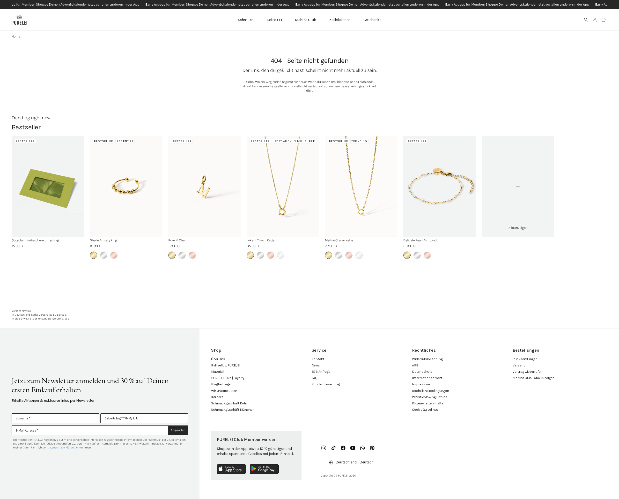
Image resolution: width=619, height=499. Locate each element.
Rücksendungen (525, 359)
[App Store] (231, 469)
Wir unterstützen (224, 391)
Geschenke (372, 19)
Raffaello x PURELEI (225, 365)
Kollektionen (339, 19)
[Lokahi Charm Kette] (283, 186)
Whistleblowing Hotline (429, 397)
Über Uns (218, 359)
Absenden (178, 430)
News (316, 365)
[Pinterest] (372, 448)
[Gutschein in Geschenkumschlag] (48, 186)
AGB (415, 365)
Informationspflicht (427, 378)
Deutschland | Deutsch (355, 462)
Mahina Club (305, 19)
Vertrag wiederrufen (527, 372)
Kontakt (318, 359)
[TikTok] (333, 448)
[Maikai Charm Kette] (361, 186)
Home (16, 36)
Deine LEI (274, 19)
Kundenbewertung (326, 384)
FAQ (314, 378)
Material (217, 372)
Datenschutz (422, 372)
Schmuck (246, 19)
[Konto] (595, 20)
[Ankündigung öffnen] (309, 4)
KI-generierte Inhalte (427, 403)
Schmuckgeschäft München (233, 410)
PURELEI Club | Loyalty (227, 378)
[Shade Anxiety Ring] (126, 186)
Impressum (421, 384)
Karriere (217, 397)
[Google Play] (264, 469)
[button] (586, 20)
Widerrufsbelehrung (427, 359)
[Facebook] (343, 448)
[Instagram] (324, 448)
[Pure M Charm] (204, 186)
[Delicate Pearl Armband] (439, 186)
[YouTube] (353, 448)
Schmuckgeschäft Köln (229, 403)
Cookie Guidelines (425, 410)
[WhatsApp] (362, 448)
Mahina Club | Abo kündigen (533, 378)
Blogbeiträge (220, 384)
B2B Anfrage (321, 372)
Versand (519, 365)
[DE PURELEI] (19, 20)
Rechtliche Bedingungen (430, 391)
